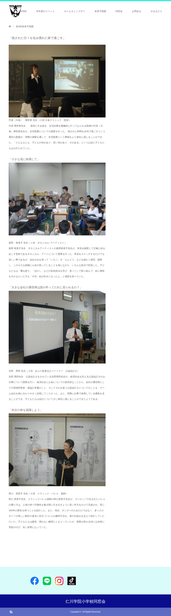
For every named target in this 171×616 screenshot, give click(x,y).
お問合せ (136, 11)
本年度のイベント (45, 11)
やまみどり (156, 11)
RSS (11, 612)
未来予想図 (100, 11)
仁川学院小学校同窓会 (85, 601)
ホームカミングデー (74, 11)
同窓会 (119, 11)
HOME (23, 11)
